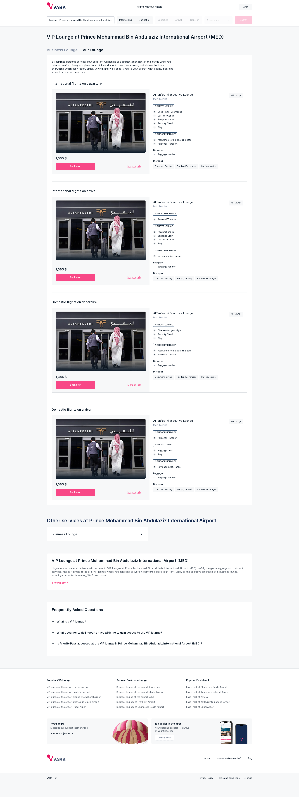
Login (245, 6)
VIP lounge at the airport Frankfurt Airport (68, 692)
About (207, 758)
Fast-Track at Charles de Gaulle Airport (206, 687)
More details (134, 166)
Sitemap (248, 778)
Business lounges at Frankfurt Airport (135, 702)
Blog (250, 758)
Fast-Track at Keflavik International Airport (208, 702)
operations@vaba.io (61, 733)
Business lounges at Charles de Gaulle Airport (140, 707)
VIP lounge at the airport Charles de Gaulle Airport (73, 702)
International (125, 20)
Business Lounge (62, 50)
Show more (59, 582)
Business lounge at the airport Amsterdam (138, 687)
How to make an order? (229, 758)
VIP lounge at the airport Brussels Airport (68, 687)
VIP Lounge (93, 50)
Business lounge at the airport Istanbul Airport (140, 692)
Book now (75, 166)
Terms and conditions (228, 778)
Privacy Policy (206, 778)
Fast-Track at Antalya (197, 697)
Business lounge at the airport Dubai (135, 697)
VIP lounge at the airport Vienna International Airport (74, 697)
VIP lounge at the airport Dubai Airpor (66, 707)
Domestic (144, 20)
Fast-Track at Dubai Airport (200, 707)
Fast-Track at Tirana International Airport (207, 692)
